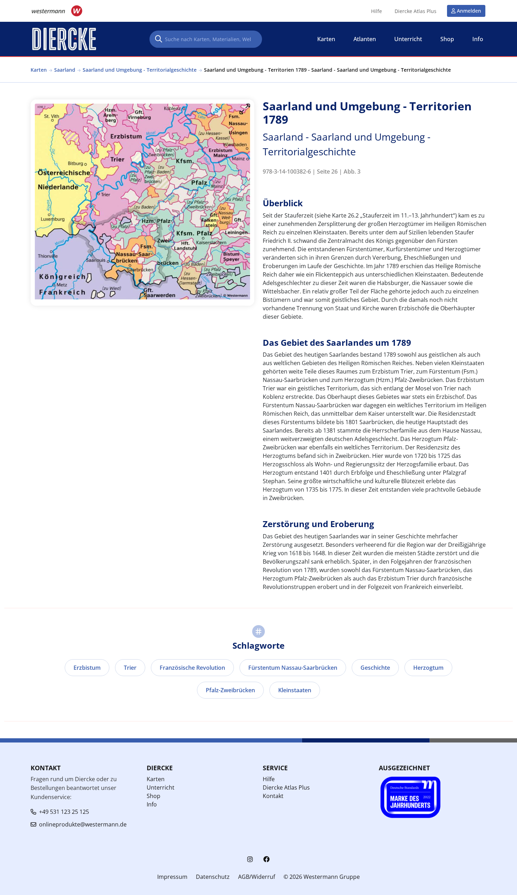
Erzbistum (87, 668)
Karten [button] (326, 39)
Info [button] (477, 39)
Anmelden (469, 10)
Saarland (64, 69)
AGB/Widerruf (256, 877)
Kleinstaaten (294, 690)
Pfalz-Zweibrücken (230, 690)
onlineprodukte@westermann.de (83, 824)
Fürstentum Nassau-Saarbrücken (292, 668)
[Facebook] (266, 859)
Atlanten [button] (364, 39)
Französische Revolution (192, 668)
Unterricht (160, 787)
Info (152, 804)
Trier (130, 668)
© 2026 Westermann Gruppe (321, 877)
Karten (39, 69)
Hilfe (376, 11)
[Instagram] (250, 859)
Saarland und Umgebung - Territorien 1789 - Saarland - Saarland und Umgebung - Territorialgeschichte (327, 69)
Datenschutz (213, 877)
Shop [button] (447, 39)
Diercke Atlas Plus (415, 11)
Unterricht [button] (408, 39)
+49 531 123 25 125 (64, 812)
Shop (153, 796)
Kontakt (273, 796)
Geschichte (375, 668)
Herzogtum (428, 668)
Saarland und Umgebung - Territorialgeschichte (140, 69)
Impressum (172, 877)
